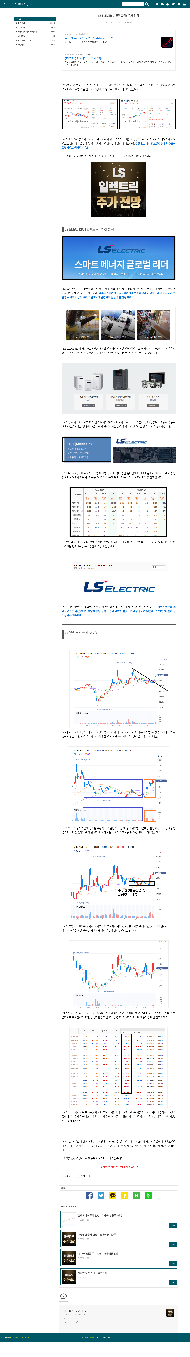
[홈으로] (156, 4)
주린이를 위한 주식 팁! (36, 32)
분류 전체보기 (35, 23)
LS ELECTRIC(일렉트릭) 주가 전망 (118, 15)
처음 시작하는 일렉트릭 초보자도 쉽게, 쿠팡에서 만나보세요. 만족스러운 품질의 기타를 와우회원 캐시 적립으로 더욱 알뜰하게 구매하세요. (118, 64)
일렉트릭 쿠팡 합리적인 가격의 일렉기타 (85, 58)
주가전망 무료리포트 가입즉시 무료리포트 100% (89, 38)
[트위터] (101, 1196)
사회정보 (36, 36)
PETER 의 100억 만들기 (19, 4)
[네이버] (136, 1196)
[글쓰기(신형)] (173, 4)
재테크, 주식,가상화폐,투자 (75, 1314)
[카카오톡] (112, 1196)
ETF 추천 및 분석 (36, 40)
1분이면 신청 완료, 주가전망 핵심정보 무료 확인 (86, 41)
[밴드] (148, 1196)
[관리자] (179, 4)
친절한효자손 (14, 1337)
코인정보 (36, 44)
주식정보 (111, 23)
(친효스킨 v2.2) (25, 1337)
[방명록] (168, 4)
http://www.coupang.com (75, 54)
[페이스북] (89, 1196)
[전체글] (162, 4)
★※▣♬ (92, 1337)
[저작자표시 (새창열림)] (90, 1176)
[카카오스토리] (124, 1196)
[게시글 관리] (74, 1176)
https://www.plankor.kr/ (75, 34)
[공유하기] (70, 1176)
